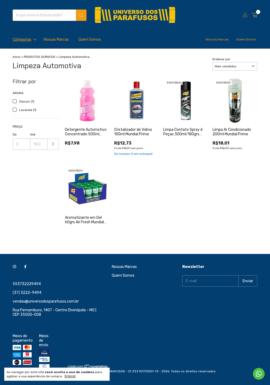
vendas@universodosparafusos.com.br (46, 301)
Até (32, 134)
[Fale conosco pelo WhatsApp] (259, 374)
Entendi (70, 376)
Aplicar (53, 144)
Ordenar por (221, 59)
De (15, 134)
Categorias (22, 39)
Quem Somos (89, 39)
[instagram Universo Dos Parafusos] (14, 267)
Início (17, 57)
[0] (254, 15)
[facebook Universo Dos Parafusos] (25, 267)
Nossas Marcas (56, 39)
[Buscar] (81, 15)
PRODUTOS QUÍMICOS (39, 57)
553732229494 (27, 284)
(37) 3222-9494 (27, 292)
